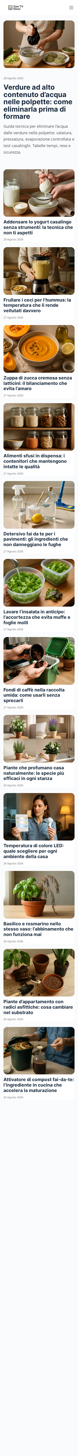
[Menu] (71, 8)
